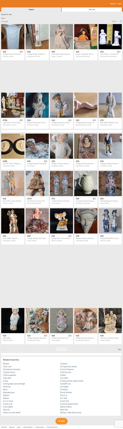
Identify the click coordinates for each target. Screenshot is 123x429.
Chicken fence (9, 372)
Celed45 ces (65, 384)
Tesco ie (63, 395)
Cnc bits (63, 398)
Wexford (86, 56)
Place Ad (92, 9)
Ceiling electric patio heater (71, 381)
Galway (59, 241)
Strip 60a (64, 410)
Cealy (5, 381)
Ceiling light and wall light (14, 384)
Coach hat (64, 401)
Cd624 (63, 375)
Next (119, 349)
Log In (119, 4)
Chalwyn (64, 364)
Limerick (13, 125)
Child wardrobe (9, 375)
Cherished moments (11, 369)
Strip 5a (6, 410)
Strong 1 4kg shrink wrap (70, 413)
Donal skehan (66, 392)
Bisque (6, 364)
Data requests (28, 427)
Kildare (32, 166)
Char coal (7, 367)
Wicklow (86, 166)
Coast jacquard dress (69, 404)
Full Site (3, 427)
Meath (86, 241)
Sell (62, 421)
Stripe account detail (11, 413)
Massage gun (9, 392)
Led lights (64, 387)
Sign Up (113, 4)
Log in (19, 427)
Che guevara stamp (68, 367)
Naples (6, 395)
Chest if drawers (67, 369)
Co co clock (8, 401)
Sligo (37, 125)
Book (5, 390)
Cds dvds (64, 378)
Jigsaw (6, 398)
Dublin (11, 56)
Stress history (66, 407)
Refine (114, 21)
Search (31, 9)
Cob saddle (8, 407)
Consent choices (51, 427)
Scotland (64, 390)
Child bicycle (65, 372)
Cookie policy (39, 427)
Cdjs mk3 (7, 378)
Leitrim (62, 125)
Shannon (7, 387)
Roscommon (112, 56)
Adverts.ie (10, 4)
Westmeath (86, 203)
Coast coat (7, 404)
